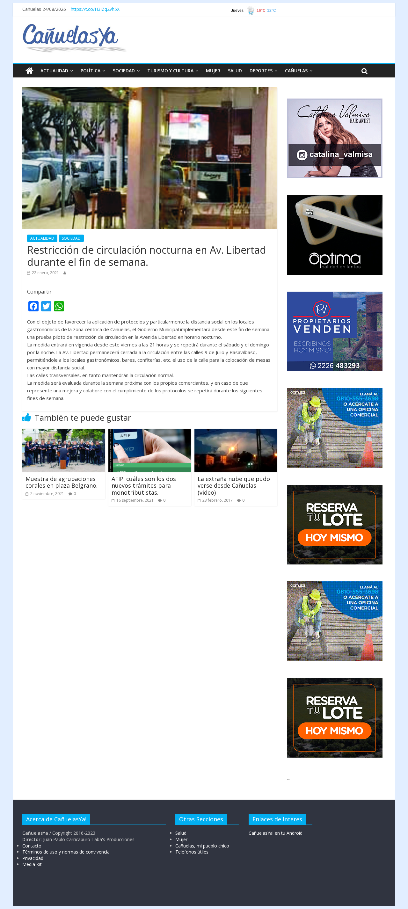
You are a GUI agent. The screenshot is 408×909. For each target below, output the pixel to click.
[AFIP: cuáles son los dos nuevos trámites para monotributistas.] (149, 432)
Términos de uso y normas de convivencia (66, 852)
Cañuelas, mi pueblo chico (202, 846)
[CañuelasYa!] (74, 26)
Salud (180, 833)
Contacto (31, 846)
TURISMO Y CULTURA (170, 71)
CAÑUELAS (296, 71)
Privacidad (32, 858)
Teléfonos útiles (191, 852)
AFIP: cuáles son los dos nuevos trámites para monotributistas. (144, 485)
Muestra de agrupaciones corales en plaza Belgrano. (62, 482)
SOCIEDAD (124, 71)
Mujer (181, 839)
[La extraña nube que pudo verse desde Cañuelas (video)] (235, 432)
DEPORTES (261, 71)
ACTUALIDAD (54, 71)
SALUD (235, 71)
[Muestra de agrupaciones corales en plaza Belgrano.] (63, 432)
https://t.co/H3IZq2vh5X (95, 9)
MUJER (213, 71)
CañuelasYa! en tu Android (275, 833)
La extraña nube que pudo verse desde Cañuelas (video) (234, 485)
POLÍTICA (90, 71)
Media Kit (32, 864)
